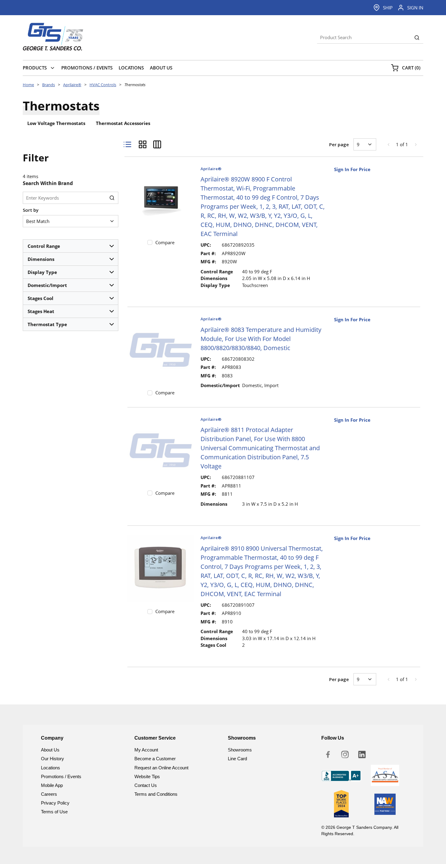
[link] (388, 144)
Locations (50, 767)
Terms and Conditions (155, 794)
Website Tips (147, 776)
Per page (339, 144)
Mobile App (52, 785)
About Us (50, 749)
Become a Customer (155, 758)
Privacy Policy (55, 802)
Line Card (237, 758)
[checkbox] (149, 242)
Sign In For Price (352, 169)
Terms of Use (54, 811)
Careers (49, 794)
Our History (52, 758)
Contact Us (145, 785)
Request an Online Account (161, 767)
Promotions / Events (61, 776)
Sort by (31, 210)
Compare (164, 242)
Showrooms (240, 749)
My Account (146, 749)
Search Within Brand (48, 183)
